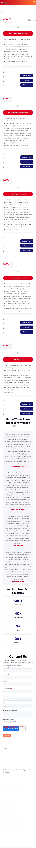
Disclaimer (29, 846)
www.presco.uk (18, 360)
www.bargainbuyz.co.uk (18, 278)
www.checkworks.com (18, 194)
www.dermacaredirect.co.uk (18, 33)
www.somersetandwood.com (18, 113)
